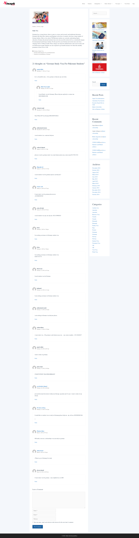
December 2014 (96, 190)
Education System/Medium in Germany (42, 54)
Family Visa (95, 225)
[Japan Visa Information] (99, 25)
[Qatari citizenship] (99, 57)
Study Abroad (108, 3)
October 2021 (95, 170)
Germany (36, 51)
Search (94, 82)
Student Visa (41, 51)
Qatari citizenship (96, 62)
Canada (94, 217)
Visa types (117, 3)
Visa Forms (127, 3)
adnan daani (40, 451)
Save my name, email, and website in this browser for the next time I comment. (54, 522)
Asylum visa (95, 208)
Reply (36, 80)
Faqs (134, 3)
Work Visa (95, 252)
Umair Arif (40, 187)
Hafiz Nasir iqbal (45, 87)
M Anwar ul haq (41, 408)
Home (83, 3)
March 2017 (95, 174)
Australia (94, 210)
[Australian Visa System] (99, 35)
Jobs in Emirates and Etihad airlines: (98, 144)
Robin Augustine (96, 137)
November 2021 (96, 168)
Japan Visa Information (98, 29)
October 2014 (95, 194)
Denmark (94, 221)
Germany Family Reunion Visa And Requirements (44, 52)
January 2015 (95, 188)
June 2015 (95, 177)
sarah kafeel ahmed (42, 386)
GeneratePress (74, 535)
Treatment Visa (96, 243)
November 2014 (96, 192)
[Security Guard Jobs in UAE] (99, 45)
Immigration (97, 3)
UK (93, 245)
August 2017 (95, 172)
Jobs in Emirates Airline (98, 72)
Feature (94, 230)
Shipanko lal (40, 167)
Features (90, 3)
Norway (94, 236)
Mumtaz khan (40, 431)
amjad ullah (40, 69)
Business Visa (96, 214)
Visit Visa (94, 250)
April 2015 (95, 181)
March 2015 (95, 183)
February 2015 (96, 185)
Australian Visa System (98, 40)
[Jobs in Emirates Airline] (99, 67)
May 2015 (95, 179)
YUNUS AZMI (96, 142)
